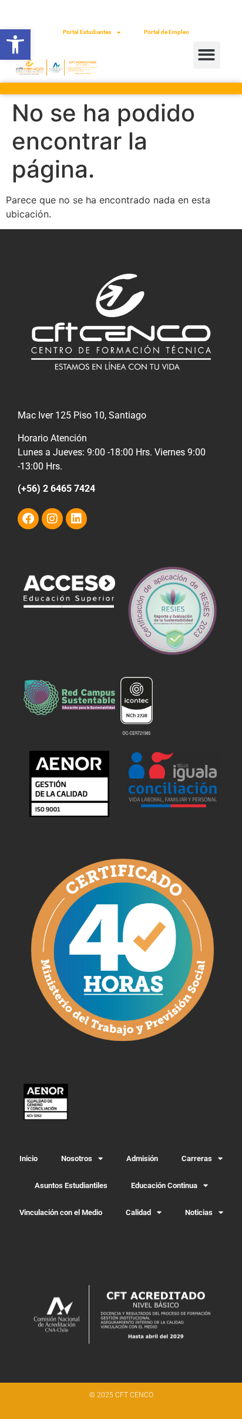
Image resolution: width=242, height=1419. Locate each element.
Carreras (197, 1158)
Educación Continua (164, 1185)
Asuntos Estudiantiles (71, 1185)
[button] (15, 44)
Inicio (28, 1158)
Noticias (199, 1212)
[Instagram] (52, 518)
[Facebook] (28, 518)
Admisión (142, 1158)
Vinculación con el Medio (60, 1212)
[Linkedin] (76, 518)
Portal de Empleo (166, 32)
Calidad (138, 1212)
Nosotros (76, 1158)
